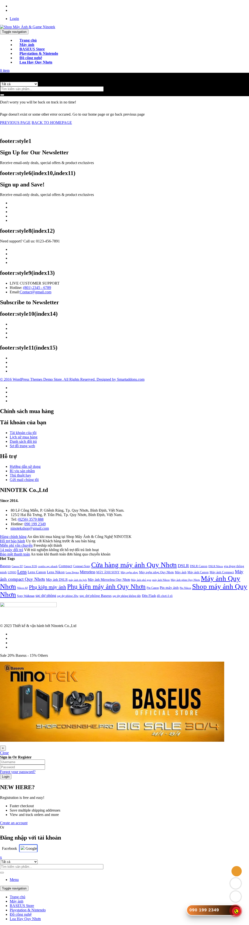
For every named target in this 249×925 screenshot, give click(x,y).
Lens (22, 571)
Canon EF (17, 566)
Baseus (5, 566)
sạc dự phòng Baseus (96, 595)
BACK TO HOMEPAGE (52, 122)
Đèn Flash (149, 596)
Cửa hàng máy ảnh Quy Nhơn (134, 565)
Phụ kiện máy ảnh (47, 587)
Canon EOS (30, 566)
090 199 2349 (35, 524)
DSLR (183, 565)
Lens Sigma (72, 572)
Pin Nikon (185, 588)
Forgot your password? (18, 772)
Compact (65, 566)
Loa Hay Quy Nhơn (25, 919)
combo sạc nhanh (48, 566)
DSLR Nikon (215, 566)
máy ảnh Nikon (161, 580)
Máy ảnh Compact (222, 572)
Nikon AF (22, 588)
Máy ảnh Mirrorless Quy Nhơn (109, 580)
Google (31, 848)
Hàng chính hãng (13, 537)
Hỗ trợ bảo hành (12, 541)
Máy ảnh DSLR (57, 580)
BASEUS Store (22, 906)
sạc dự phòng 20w (68, 596)
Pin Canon (153, 588)
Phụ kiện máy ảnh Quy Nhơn (106, 586)
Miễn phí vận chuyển (16, 545)
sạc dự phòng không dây (127, 596)
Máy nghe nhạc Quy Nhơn (156, 572)
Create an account (13, 823)
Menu (14, 880)
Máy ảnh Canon (198, 572)
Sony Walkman (26, 596)
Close (4, 753)
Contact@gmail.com (35, 292)
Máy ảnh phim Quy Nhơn (185, 579)
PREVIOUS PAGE (15, 122)
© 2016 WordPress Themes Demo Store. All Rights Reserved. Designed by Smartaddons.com (72, 379)
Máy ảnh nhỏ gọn (141, 580)
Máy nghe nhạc (129, 572)
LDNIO (12, 572)
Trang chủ (17, 897)
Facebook (9, 848)
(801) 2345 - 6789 (37, 288)
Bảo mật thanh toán (15, 554)
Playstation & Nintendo (28, 910)
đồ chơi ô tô (165, 596)
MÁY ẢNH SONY (108, 572)
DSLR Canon (198, 566)
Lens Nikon (56, 572)
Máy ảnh (181, 572)
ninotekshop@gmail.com (29, 528)
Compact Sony (81, 566)
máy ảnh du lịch (78, 580)
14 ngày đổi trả (11, 550)
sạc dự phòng (46, 595)
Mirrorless (87, 572)
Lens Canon (37, 572)
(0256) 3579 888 (31, 519)
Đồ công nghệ (21, 914)
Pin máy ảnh (169, 588)
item (4, 70)
